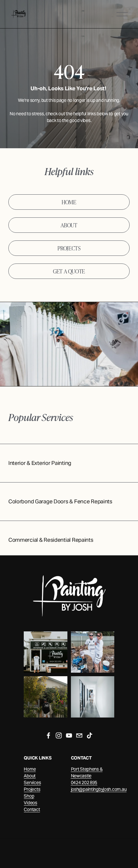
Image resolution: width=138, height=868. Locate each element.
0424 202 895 (84, 782)
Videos (30, 803)
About (30, 776)
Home (30, 769)
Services (32, 782)
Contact (32, 809)
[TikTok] (89, 735)
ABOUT (69, 225)
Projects (32, 789)
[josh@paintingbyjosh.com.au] (79, 735)
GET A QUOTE (69, 271)
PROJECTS (68, 248)
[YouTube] (69, 735)
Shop (29, 796)
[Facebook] (48, 735)
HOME (69, 202)
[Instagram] (59, 735)
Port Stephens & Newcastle (87, 772)
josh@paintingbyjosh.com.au (99, 789)
